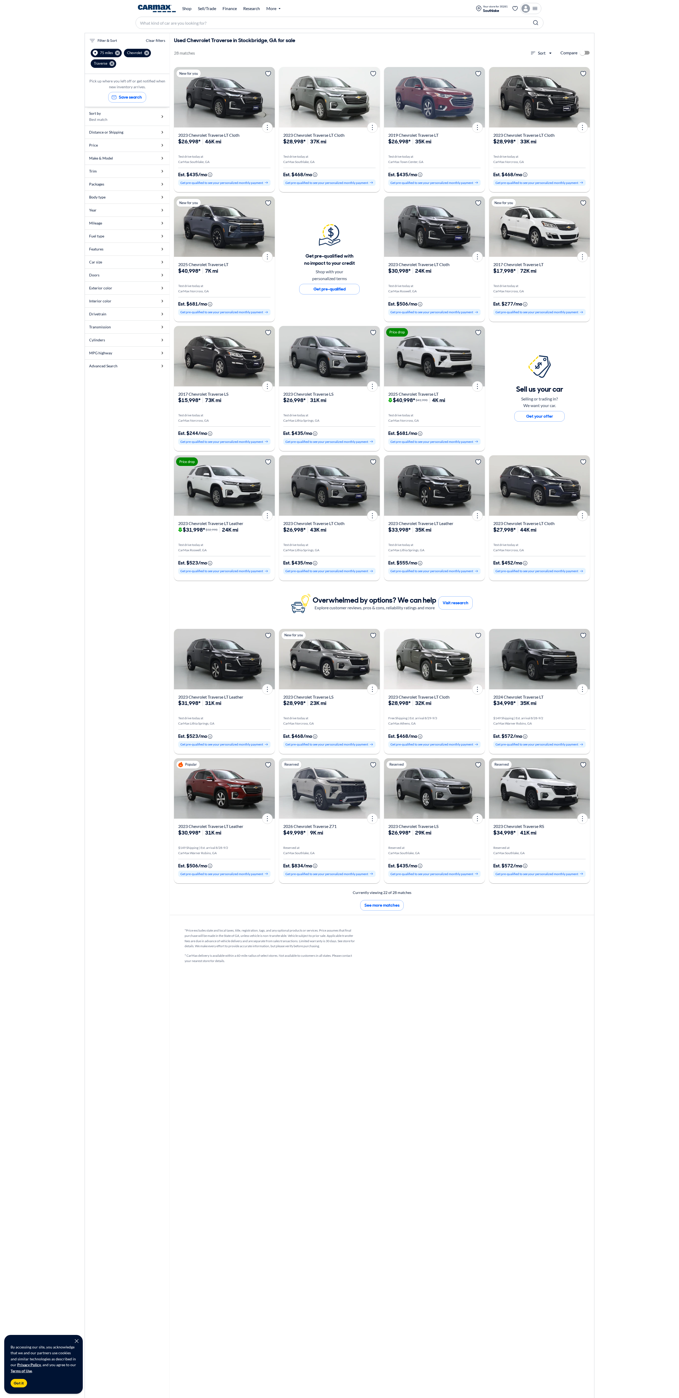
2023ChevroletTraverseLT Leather (210, 523)
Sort (542, 52)
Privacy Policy (29, 1364)
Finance (230, 8)
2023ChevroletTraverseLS (308, 393)
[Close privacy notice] (77, 1341)
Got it (19, 1383)
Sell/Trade (207, 8)
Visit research (455, 603)
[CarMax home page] (157, 8)
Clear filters (155, 40)
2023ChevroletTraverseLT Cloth (209, 135)
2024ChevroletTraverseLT (518, 696)
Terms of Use (21, 1371)
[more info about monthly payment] (210, 174)
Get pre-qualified (330, 289)
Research (251, 8)
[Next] (269, 97)
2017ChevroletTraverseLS (203, 393)
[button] (106, 53)
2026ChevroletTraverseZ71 (310, 826)
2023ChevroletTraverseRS (518, 826)
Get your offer (539, 416)
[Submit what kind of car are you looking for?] (535, 23)
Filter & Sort (107, 40)
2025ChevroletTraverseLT (203, 264)
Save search (130, 97)
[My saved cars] (515, 8)
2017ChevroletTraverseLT (518, 264)
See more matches (381, 905)
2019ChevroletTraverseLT (413, 135)
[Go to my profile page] (530, 8)
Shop (186, 8)
